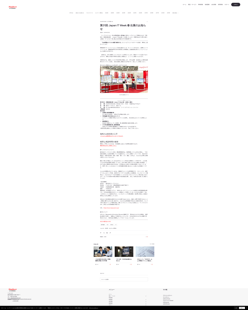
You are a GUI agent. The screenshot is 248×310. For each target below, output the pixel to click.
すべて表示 (152, 244)
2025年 (112, 12)
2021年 (134, 12)
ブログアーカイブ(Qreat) (168, 300)
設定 (236, 308)
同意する (242, 308)
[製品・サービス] (146, 296)
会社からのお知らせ (80, 12)
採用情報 (110, 303)
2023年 (123, 12)
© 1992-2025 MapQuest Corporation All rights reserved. (19, 299)
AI (115, 224)
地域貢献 (110, 299)
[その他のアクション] (147, 21)
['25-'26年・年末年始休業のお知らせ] (124, 251)
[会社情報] (146, 301)
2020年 (140, 12)
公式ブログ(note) (166, 298)
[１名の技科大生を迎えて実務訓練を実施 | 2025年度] (103, 251)
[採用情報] (146, 303)
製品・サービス (112, 296)
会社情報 (110, 301)
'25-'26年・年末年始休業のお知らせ (124, 259)
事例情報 (110, 297)
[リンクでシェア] (110, 232)
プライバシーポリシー (167, 295)
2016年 (162, 12)
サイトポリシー (166, 297)
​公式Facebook (166, 302)
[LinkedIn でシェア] (107, 232)
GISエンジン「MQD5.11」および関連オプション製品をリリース (144, 260)
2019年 (146, 12)
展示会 (112, 224)
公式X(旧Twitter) (166, 303)
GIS (107, 224)
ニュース (102, 228)
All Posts (71, 12)
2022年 (129, 12)
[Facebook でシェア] (100, 232)
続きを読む (175, 12)
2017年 (157, 12)
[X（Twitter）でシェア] (103, 232)
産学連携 (103, 224)
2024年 (118, 12)
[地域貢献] (146, 300)
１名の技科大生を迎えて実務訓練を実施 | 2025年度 (102, 259)
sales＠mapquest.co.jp (15, 297)
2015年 (168, 12)
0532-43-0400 (13, 296)
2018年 (151, 12)
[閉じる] (246, 308)
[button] (227, 4)
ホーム (110, 294)
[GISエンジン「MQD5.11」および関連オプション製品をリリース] (145, 251)
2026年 (106, 12)
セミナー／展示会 (99, 12)
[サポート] (146, 305)
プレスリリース (89, 12)
